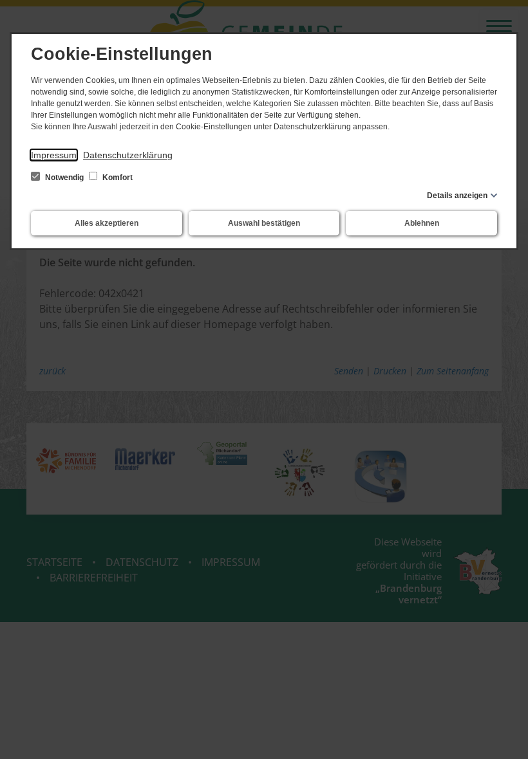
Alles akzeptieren (106, 223)
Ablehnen (421, 223)
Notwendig (64, 177)
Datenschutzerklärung (128, 155)
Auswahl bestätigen (264, 223)
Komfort (116, 177)
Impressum (54, 155)
